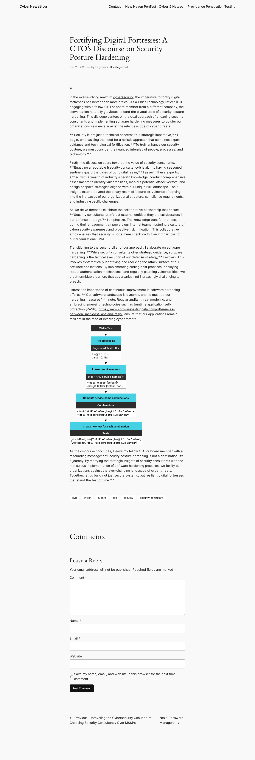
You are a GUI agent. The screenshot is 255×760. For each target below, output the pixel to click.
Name (75, 621)
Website (76, 656)
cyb (74, 497)
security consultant (151, 497)
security (128, 497)
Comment (78, 577)
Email (75, 638)
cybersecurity (123, 97)
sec (115, 497)
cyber (87, 497)
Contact (115, 6)
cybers (101, 497)
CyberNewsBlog (33, 6)
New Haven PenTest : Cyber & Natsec (154, 6)
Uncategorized (119, 67)
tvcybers (100, 67)
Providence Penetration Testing (212, 6)
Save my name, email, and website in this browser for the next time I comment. (125, 676)
